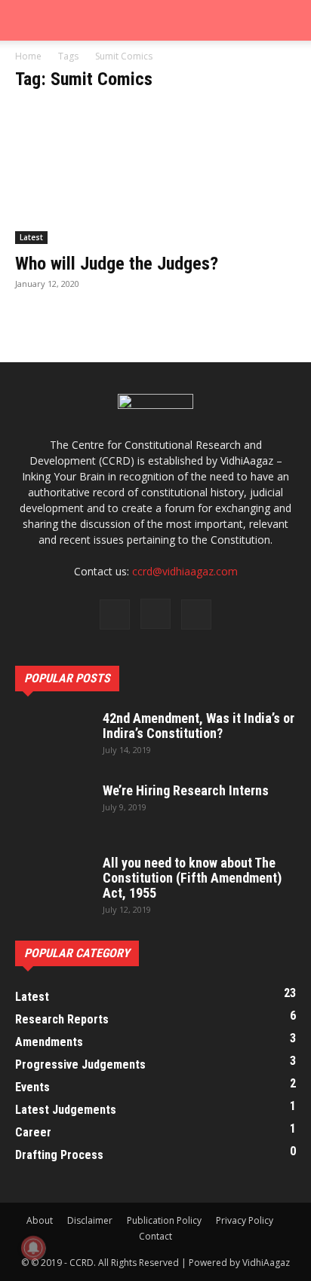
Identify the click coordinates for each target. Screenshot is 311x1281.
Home (28, 56)
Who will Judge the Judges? (116, 263)
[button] (26, 20)
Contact (155, 1236)
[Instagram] (155, 614)
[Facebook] (115, 614)
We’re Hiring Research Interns (186, 790)
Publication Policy (164, 1220)
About (39, 1220)
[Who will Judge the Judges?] (155, 174)
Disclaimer (89, 1220)
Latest (31, 237)
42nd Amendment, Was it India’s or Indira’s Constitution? (198, 725)
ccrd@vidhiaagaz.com (185, 571)
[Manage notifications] (33, 1248)
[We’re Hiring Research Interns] (53, 809)
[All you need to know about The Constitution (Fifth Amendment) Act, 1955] (53, 882)
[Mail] (196, 614)
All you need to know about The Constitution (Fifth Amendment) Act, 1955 (192, 878)
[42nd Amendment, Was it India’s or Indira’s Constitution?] (53, 737)
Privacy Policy (244, 1220)
